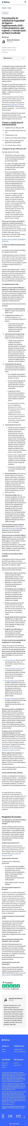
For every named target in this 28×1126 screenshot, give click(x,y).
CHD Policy (21, 1106)
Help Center (5, 1065)
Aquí (3, 250)
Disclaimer (4, 1108)
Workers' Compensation (20, 1051)
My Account (5, 1063)
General (9, 7)
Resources (4, 7)
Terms (3, 1106)
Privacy (7, 1106)
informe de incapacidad (14, 528)
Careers (4, 1051)
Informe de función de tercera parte (14, 668)
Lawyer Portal (17, 1065)
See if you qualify (14, 1124)
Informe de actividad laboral (12, 698)
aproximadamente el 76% (14, 104)
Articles (4, 1067)
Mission (4, 1049)
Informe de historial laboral (12, 681)
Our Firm (16, 1063)
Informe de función (10, 660)
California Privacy (14, 1106)
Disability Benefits (18, 1049)
